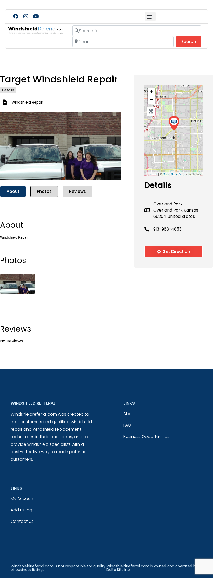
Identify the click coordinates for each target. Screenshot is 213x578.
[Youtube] (35, 16)
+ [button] (151, 92)
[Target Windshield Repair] (173, 123)
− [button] (151, 100)
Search (191, 41)
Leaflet (152, 174)
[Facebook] (15, 16)
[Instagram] (25, 16)
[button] (150, 16)
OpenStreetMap (174, 174)
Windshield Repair (27, 102)
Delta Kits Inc (118, 569)
